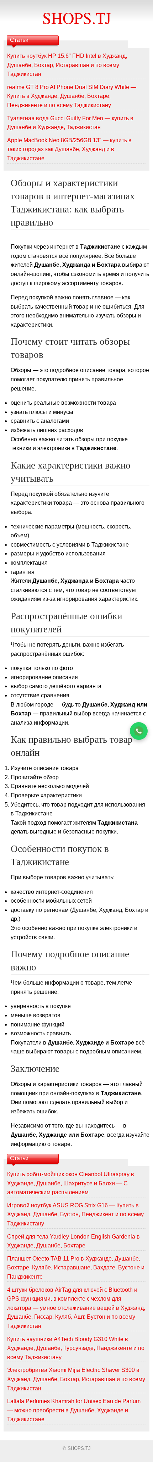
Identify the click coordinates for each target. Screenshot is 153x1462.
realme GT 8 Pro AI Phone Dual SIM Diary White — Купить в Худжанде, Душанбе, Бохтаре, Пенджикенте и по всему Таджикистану (71, 96)
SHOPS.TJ (76, 17)
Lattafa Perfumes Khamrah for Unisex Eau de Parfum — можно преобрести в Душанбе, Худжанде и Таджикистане (74, 1410)
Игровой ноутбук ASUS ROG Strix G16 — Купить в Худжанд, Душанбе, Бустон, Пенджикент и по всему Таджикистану (75, 1214)
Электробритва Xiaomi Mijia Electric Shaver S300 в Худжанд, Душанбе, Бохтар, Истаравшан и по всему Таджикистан (76, 1379)
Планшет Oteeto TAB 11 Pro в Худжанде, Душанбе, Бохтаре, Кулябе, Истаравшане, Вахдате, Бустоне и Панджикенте (75, 1268)
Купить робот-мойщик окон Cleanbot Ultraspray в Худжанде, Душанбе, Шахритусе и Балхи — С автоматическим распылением (70, 1183)
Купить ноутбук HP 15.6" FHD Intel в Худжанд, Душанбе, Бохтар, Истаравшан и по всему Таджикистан (67, 65)
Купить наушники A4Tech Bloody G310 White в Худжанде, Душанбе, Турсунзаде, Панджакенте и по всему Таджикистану (75, 1348)
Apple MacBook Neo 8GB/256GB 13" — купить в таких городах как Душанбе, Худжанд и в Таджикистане (69, 149)
